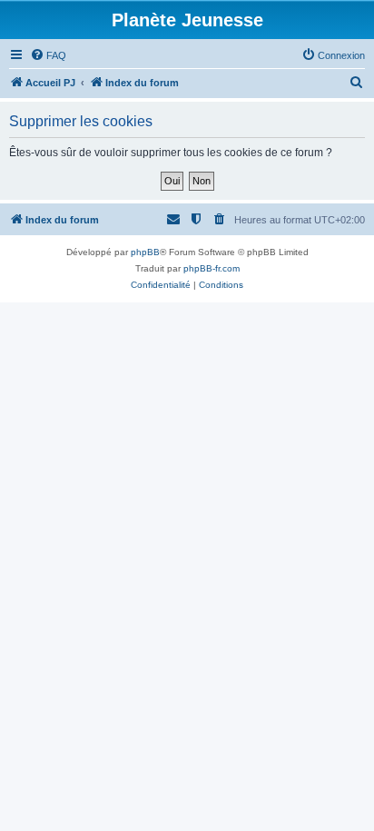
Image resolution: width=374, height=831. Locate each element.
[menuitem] (48, 55)
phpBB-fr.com (211, 268)
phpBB (145, 252)
